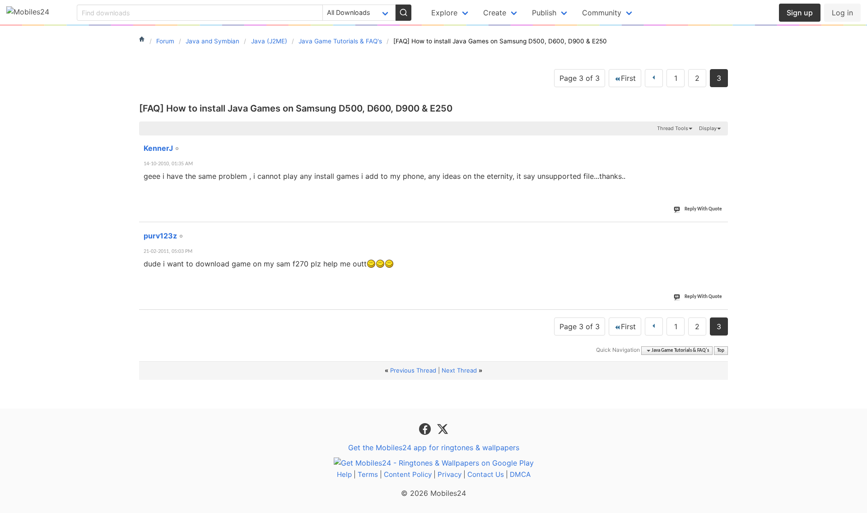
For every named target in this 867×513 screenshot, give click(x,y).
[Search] (403, 13)
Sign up (800, 12)
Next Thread (459, 370)
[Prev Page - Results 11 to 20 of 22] (654, 78)
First (628, 78)
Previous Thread (413, 370)
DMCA (520, 474)
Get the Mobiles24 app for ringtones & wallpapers (433, 447)
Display (708, 128)
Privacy (449, 474)
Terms (368, 474)
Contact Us (485, 474)
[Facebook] (426, 428)
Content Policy (408, 474)
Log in (842, 12)
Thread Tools (672, 128)
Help (344, 474)
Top (720, 350)
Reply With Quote (703, 209)
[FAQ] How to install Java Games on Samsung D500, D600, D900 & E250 (295, 108)
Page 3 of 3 (579, 78)
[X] (442, 428)
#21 (719, 143)
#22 (719, 230)
